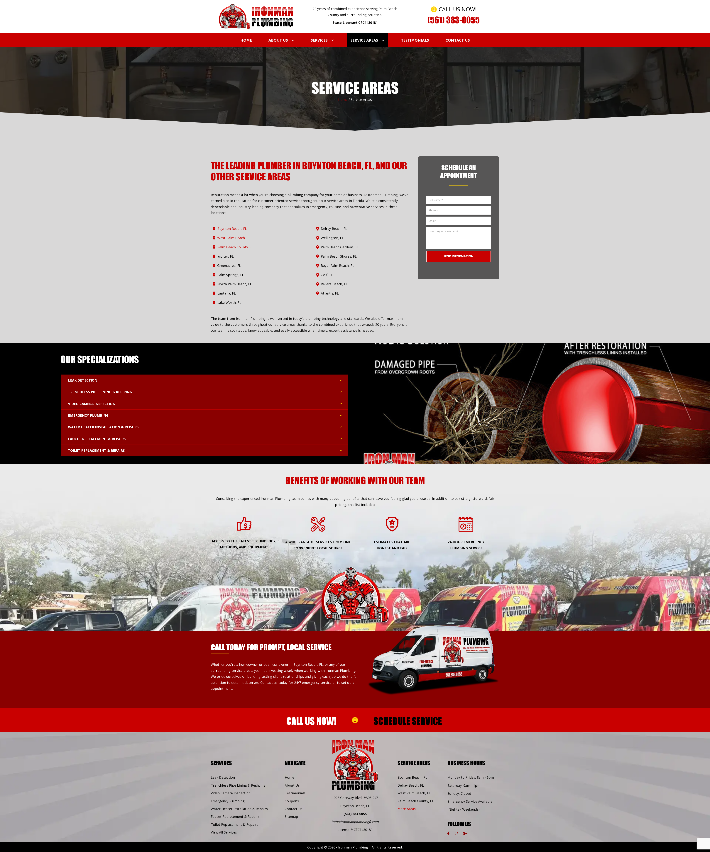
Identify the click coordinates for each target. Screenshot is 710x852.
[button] (448, 833)
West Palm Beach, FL (233, 238)
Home (343, 99)
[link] (246, 40)
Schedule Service (407, 721)
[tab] (204, 380)
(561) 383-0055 (355, 814)
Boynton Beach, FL (232, 228)
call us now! (311, 721)
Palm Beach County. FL (235, 247)
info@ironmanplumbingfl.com (355, 821)
